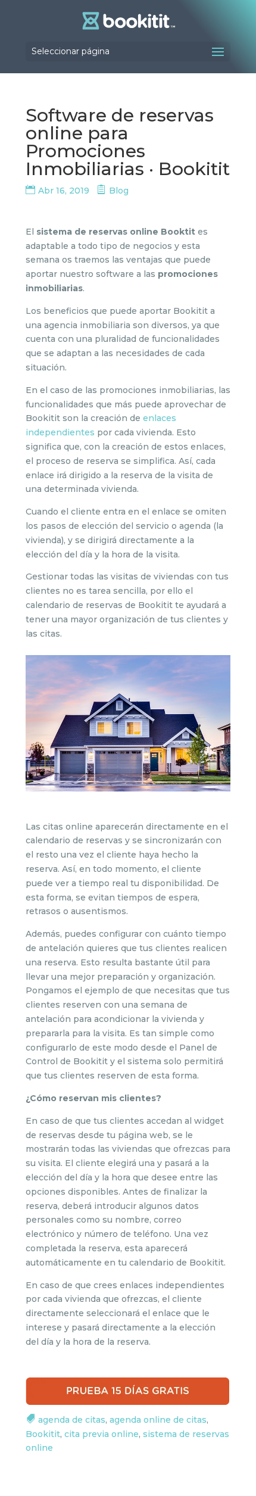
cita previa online (101, 1434)
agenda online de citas (158, 1419)
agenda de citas (71, 1419)
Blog (119, 190)
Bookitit (43, 1434)
